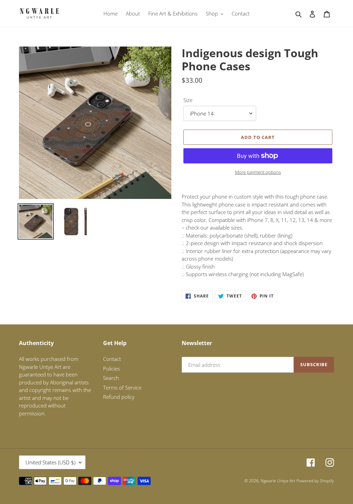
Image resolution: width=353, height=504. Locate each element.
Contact (112, 358)
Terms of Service (122, 387)
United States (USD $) (50, 462)
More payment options (258, 172)
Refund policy (118, 396)
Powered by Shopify (315, 481)
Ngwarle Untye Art (278, 481)
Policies (111, 368)
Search (111, 377)
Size (187, 100)
